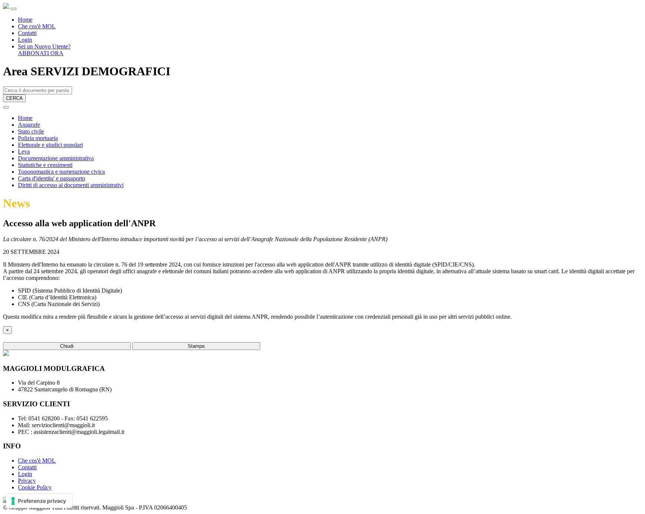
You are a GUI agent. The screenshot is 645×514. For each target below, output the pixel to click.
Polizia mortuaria (38, 138)
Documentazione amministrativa (56, 158)
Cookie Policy (35, 487)
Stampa (196, 346)
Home (25, 19)
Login (25, 40)
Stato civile (31, 131)
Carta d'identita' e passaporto (51, 178)
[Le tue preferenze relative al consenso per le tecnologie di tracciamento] (39, 501)
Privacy (27, 480)
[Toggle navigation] (13, 9)
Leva (24, 151)
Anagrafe (29, 125)
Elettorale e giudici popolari (50, 145)
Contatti (27, 33)
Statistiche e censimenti (45, 165)
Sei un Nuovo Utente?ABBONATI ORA (44, 49)
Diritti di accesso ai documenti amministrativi (71, 185)
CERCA (14, 98)
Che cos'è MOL (37, 26)
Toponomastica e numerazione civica (61, 171)
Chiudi (67, 346)
